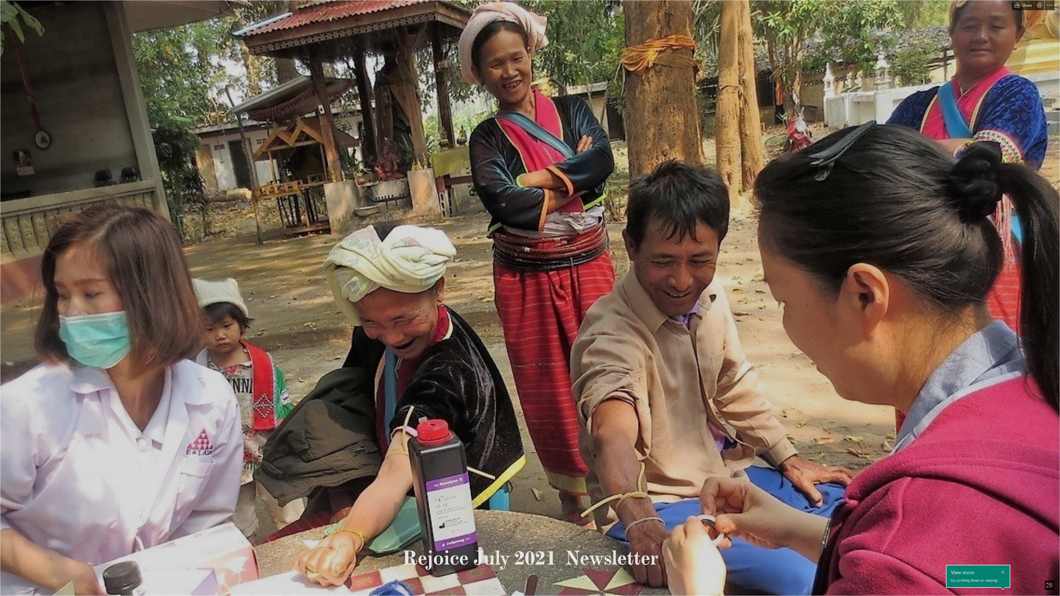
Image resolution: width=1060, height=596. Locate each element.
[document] (530, 298)
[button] (1023, 5)
